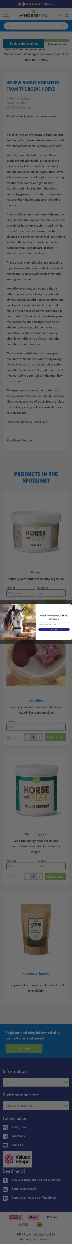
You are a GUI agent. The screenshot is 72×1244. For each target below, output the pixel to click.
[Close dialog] (70, 606)
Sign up (54, 629)
